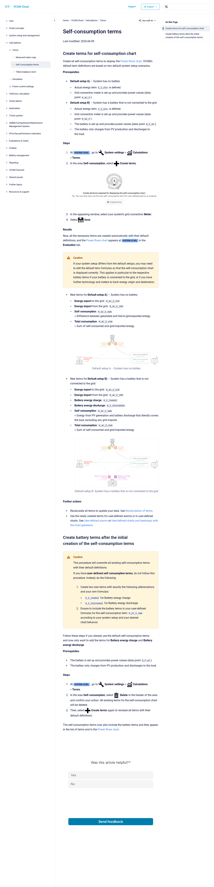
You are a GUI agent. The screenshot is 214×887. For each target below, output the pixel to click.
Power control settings (23, 86)
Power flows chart (131, 61)
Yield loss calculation (19, 93)
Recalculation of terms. (139, 510)
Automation (14, 108)
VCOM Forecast (16, 169)
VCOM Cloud (21, 6)
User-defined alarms (96, 520)
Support (132, 6)
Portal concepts (16, 28)
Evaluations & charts (19, 140)
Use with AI (147, 20)
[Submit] (166, 6)
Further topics (15, 184)
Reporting (13, 162)
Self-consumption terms (27, 64)
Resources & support (19, 191)
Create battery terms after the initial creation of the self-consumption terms (184, 36)
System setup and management (24, 35)
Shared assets (16, 177)
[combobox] (186, 7)
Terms (15, 50)
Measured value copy (26, 57)
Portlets (13, 148)
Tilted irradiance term (26, 72)
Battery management (19, 155)
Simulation (17, 79)
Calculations (15, 42)
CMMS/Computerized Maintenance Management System (26, 125)
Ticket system (16, 115)
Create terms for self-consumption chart (184, 28)
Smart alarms (15, 101)
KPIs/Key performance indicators (25, 133)
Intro (11, 21)
